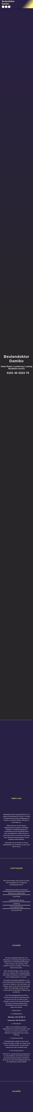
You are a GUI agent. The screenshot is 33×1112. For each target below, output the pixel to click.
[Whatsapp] (3, 6)
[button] (29, 2)
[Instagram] (9, 6)
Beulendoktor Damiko (8, 2)
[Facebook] (6, 6)
